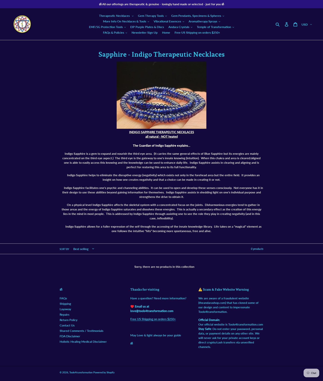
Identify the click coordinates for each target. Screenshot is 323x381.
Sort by (64, 249)
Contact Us (67, 325)
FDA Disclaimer (70, 336)
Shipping (65, 303)
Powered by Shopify (104, 372)
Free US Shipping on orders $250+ (153, 319)
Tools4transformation (81, 372)
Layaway (65, 309)
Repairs (64, 314)
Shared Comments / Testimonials (81, 330)
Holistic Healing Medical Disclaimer (83, 341)
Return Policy (68, 320)
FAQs (63, 298)
